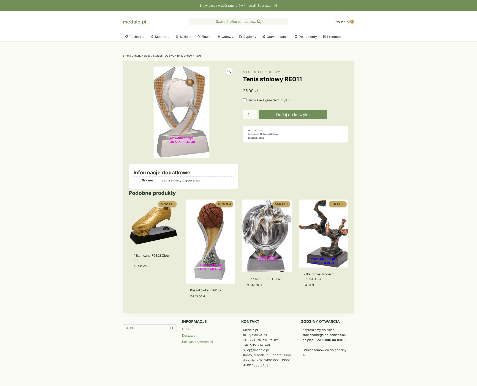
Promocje (334, 37)
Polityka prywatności (197, 342)
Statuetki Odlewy (261, 72)
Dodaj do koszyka (293, 114)
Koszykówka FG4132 (205, 290)
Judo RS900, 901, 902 (264, 279)
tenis (261, 137)
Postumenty (308, 37)
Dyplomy (249, 37)
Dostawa (188, 335)
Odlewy (227, 37)
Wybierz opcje (144, 277)
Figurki (206, 37)
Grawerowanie (277, 37)
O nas (186, 329)
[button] (229, 71)
